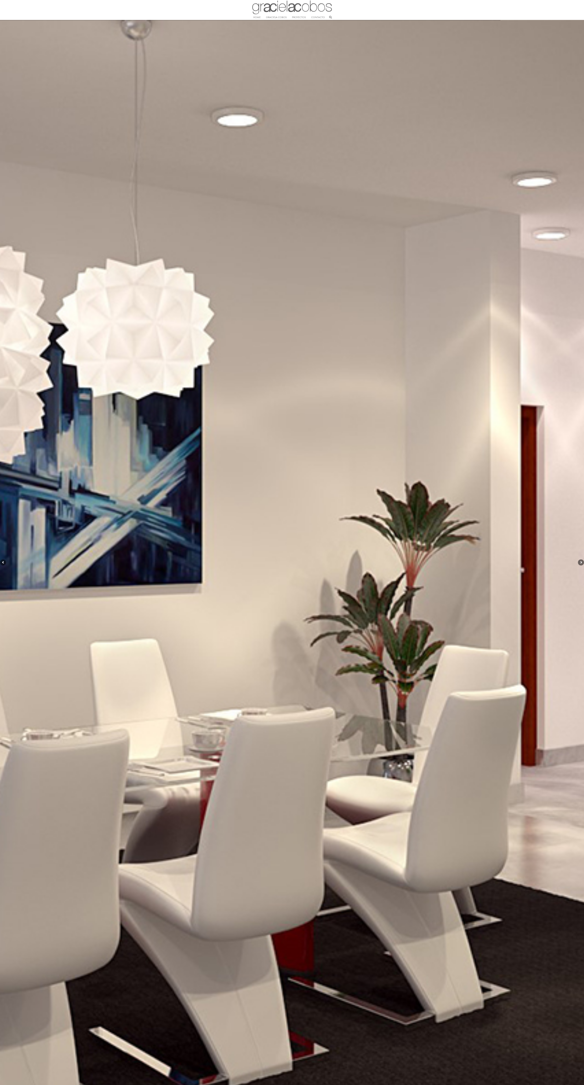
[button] (307, 17)
